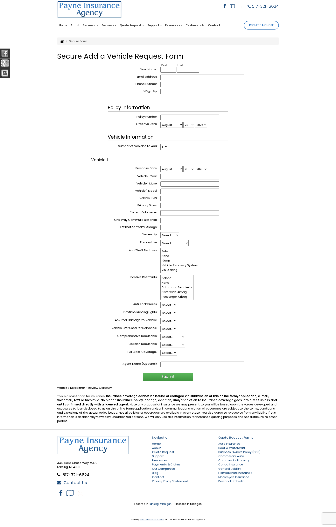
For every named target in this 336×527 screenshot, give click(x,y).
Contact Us (74, 482)
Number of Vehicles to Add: (138, 146)
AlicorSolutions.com (152, 519)
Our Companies (163, 469)
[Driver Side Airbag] (177, 292)
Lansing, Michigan (160, 504)
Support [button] (153, 25)
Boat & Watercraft (231, 448)
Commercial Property (233, 460)
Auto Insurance (229, 444)
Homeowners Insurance (235, 473)
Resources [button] (173, 25)
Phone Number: (147, 84)
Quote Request (163, 452)
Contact (214, 25)
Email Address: (147, 77)
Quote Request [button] (131, 25)
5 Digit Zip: (150, 91)
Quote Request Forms (235, 437)
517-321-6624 (265, 6)
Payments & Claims (166, 464)
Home (63, 25)
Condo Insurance (230, 464)
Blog (155, 473)
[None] (180, 256)
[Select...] (180, 251)
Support (158, 456)
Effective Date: (147, 124)
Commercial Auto (231, 456)
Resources (159, 460)
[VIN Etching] (180, 270)
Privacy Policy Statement (170, 481)
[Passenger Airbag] (177, 296)
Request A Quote (261, 25)
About (75, 25)
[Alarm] (180, 260)
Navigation (160, 437)
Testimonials (195, 25)
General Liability (229, 469)
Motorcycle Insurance (233, 477)
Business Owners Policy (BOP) (239, 452)
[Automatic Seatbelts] (177, 287)
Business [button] (108, 25)
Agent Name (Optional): (140, 364)
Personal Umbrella (231, 481)
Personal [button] (89, 25)
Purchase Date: (147, 168)
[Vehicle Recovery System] (180, 265)
